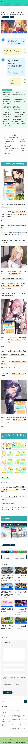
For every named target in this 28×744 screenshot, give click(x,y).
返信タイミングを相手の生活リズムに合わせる (15, 148)
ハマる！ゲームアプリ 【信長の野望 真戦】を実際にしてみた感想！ (14, 711)
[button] (3, 552)
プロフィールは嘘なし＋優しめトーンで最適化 (15, 139)
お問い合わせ (11, 739)
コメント (5, 646)
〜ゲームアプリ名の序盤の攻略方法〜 (12, 138)
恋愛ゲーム (12, 17)
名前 (4, 663)
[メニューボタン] (1, 1)
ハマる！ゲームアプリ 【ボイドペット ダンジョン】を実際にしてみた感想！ (14, 720)
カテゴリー (17, 739)
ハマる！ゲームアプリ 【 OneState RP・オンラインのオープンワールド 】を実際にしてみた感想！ (14, 716)
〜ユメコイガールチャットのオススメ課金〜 (14, 151)
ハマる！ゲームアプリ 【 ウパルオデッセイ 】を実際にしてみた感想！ (14, 724)
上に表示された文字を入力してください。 (11, 684)
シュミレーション (6, 17)
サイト (4, 673)
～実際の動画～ (7, 153)
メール (4, 668)
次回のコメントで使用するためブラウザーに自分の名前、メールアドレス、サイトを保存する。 (14, 678)
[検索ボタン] (26, 1)
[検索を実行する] (25, 701)
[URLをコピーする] (25, 552)
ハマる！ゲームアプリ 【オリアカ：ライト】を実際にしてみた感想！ (14, 729)
